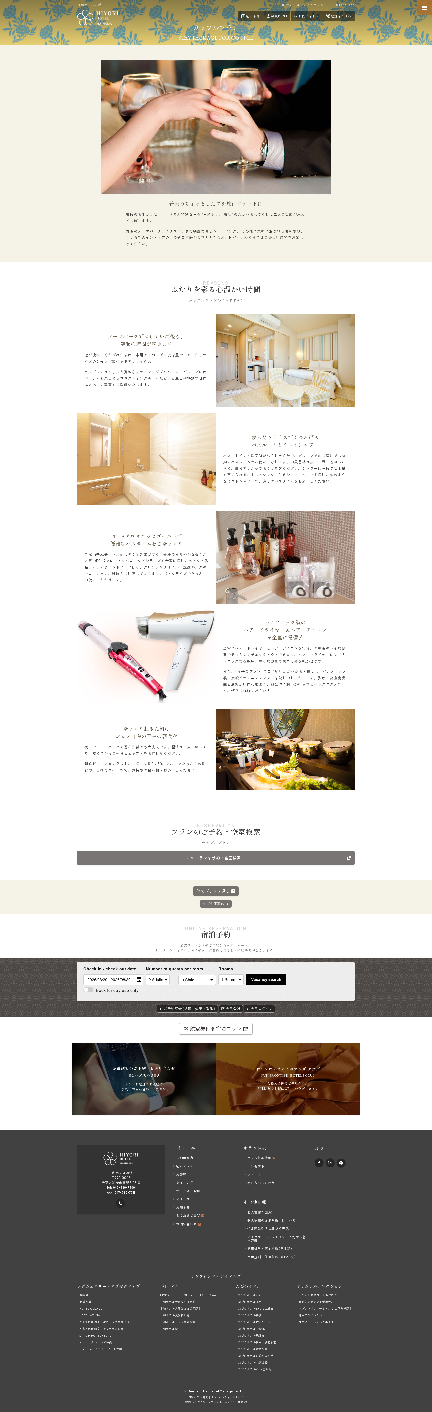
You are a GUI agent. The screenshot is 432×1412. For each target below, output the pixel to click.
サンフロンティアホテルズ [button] (306, 5)
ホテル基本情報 (260, 1158)
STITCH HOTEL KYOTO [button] (96, 1335)
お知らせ (183, 1207)
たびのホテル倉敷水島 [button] (253, 1349)
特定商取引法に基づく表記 (268, 1228)
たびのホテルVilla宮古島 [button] (254, 1369)
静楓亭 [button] (84, 1295)
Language (346, 5)
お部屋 (181, 1174)
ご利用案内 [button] (216, 904)
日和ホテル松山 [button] (170, 1328)
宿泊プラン (185, 1166)
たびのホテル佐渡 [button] (250, 1315)
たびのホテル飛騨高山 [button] (253, 1335)
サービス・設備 (188, 1191)
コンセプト (256, 1166)
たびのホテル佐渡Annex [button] (254, 1322)
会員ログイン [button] (261, 1009)
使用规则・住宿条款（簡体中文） (272, 1257)
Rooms (225, 969)
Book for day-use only (117, 990)
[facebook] (319, 1162)
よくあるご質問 (188, 1216)
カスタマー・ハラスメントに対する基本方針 (277, 1238)
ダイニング (185, 1182)
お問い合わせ (187, 1224)
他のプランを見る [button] (213, 891)
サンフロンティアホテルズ (227, 1397)
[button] (306, 16)
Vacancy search (266, 979)
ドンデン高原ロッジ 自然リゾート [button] (321, 1295)
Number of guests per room (161, 969)
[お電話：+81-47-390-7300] (120, 1203)
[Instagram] (330, 1162)
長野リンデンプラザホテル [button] (316, 1301)
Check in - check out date (110, 969)
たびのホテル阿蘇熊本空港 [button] (256, 1355)
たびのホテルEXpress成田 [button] (256, 1308)
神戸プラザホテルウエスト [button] (316, 1322)
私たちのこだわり (261, 1183)
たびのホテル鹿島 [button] (250, 1301)
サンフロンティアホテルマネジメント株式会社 (220, 1402)
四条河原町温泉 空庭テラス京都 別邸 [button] (105, 1322)
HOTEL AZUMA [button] (90, 1315)
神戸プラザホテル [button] (310, 1315)
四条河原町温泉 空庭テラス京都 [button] (102, 1328)
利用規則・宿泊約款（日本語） (270, 1248)
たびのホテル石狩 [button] (250, 1295)
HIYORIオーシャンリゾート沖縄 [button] (101, 1349)
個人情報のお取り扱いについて (272, 1220)
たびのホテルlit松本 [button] (251, 1328)
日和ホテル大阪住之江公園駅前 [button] (181, 1308)
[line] (341, 1163)
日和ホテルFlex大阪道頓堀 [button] (178, 1322)
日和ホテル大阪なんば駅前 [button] (178, 1301)
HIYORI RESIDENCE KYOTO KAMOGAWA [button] (188, 1295)
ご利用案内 (185, 1158)
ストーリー (256, 1174)
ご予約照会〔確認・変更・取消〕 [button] (189, 1009)
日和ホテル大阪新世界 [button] (175, 1315)
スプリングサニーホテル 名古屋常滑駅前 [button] (325, 1308)
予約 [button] (253, 16)
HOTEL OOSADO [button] (91, 1308)
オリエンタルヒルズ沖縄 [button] (96, 1342)
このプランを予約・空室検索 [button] (213, 857)
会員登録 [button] (233, 1009)
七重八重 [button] (85, 1301)
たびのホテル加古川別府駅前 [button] (257, 1342)
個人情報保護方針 (261, 1212)
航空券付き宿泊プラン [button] (216, 1029)
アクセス (183, 1199)
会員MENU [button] (279, 16)
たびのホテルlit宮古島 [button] (253, 1362)
